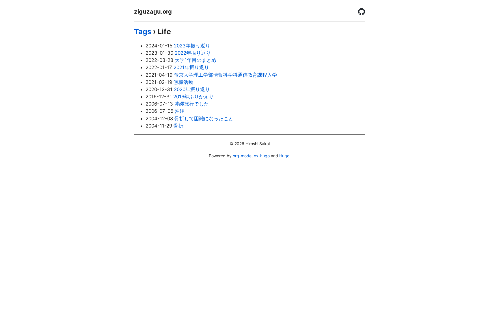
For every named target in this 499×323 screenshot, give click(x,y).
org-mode (242, 155)
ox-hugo (262, 155)
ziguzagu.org (153, 11)
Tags (142, 31)
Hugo (284, 155)
